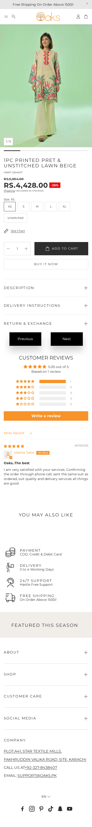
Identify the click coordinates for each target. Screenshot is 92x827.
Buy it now (46, 264)
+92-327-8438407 (41, 767)
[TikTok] (51, 809)
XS (10, 206)
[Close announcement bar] (87, 3)
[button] (6, 16)
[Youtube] (69, 809)
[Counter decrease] (8, 248)
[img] (14, 446)
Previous (25, 339)
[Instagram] (32, 809)
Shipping (9, 190)
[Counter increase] (26, 248)
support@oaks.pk (37, 775)
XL (64, 206)
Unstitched (15, 218)
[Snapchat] (60, 809)
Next (67, 339)
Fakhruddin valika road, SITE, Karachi (45, 759)
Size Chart (18, 231)
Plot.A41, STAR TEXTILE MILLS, (33, 751)
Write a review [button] (46, 416)
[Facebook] (22, 809)
